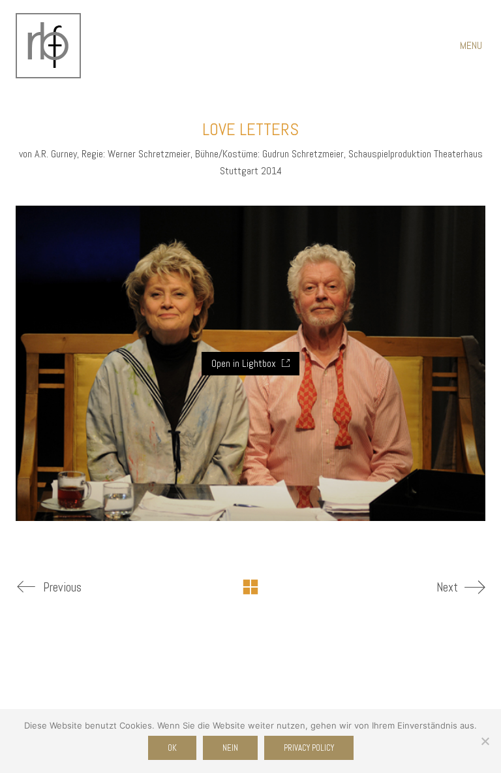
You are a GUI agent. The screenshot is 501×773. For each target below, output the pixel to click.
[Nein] (484, 741)
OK (172, 747)
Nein (230, 747)
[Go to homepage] (48, 45)
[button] (472, 46)
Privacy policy (309, 747)
